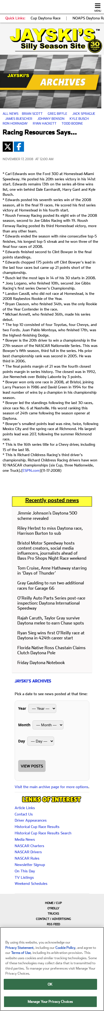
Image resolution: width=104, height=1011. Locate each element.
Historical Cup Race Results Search (43, 833)
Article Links (25, 808)
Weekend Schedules (31, 883)
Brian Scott (32, 114)
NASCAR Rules (27, 858)
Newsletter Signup (30, 865)
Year (22, 708)
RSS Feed (53, 924)
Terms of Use (21, 953)
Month (24, 724)
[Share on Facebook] (19, 147)
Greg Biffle (57, 114)
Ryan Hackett (45, 123)
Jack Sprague (83, 114)
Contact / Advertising (53, 919)
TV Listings (24, 877)
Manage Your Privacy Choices (50, 1002)
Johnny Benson (51, 119)
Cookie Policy (65, 948)
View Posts (32, 766)
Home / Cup (53, 903)
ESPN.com (31, 470)
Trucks (53, 913)
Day (21, 741)
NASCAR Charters (29, 846)
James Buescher (18, 119)
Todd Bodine (72, 123)
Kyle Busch (79, 119)
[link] (52, 41)
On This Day (25, 871)
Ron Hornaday (15, 123)
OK (50, 984)
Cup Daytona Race (46, 18)
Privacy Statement (19, 948)
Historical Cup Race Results (37, 827)
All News (10, 114)
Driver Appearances (31, 820)
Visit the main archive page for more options (51, 787)
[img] (52, 41)
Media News (25, 839)
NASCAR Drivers (28, 852)
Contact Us (24, 814)
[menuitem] (52, 903)
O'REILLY (53, 908)
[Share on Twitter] (8, 147)
